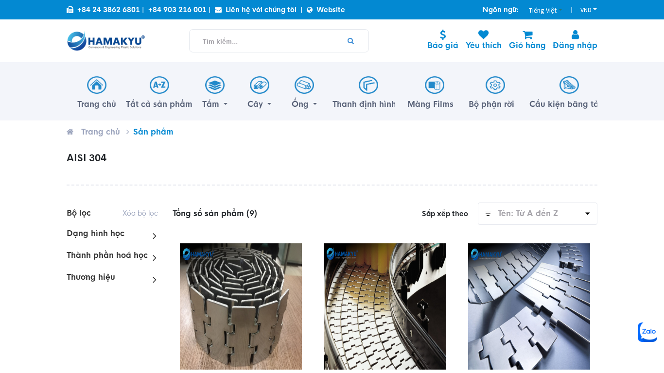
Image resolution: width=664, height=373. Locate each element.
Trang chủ (100, 132)
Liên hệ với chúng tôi (261, 9)
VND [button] (586, 9)
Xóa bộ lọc (140, 213)
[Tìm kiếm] (351, 41)
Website (330, 9)
